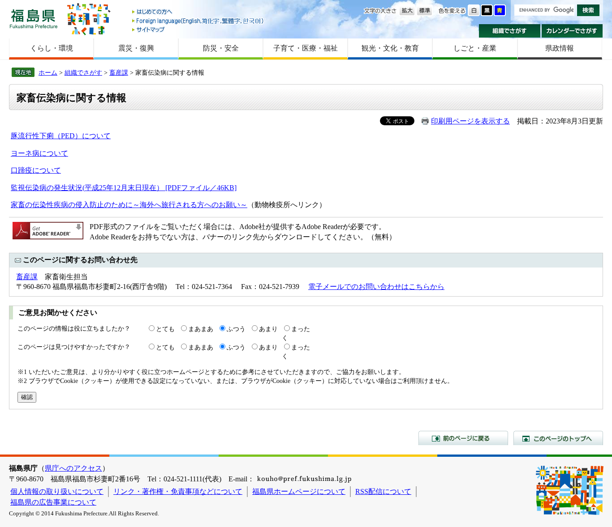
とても (165, 328)
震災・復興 (136, 48)
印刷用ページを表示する (470, 121)
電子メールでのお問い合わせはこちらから (376, 286)
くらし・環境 (51, 48)
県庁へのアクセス (73, 468)
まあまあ (200, 328)
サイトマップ (198, 29)
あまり (268, 328)
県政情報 (559, 48)
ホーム (48, 72)
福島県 (33, 18)
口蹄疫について (36, 170)
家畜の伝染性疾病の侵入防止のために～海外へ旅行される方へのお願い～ (129, 204)
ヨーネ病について (39, 153)
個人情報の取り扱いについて (56, 491)
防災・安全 (221, 48)
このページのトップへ (558, 438)
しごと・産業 (474, 48)
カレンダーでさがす (572, 31)
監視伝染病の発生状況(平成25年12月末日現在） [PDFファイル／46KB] (124, 187)
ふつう (236, 328)
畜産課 (118, 72)
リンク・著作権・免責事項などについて (177, 491)
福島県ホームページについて (298, 491)
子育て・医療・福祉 (305, 48)
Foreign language (198, 21)
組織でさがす (509, 31)
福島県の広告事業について (53, 502)
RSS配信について (383, 491)
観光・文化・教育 (390, 48)
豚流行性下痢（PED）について (61, 136)
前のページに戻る (463, 438)
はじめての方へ (198, 12)
